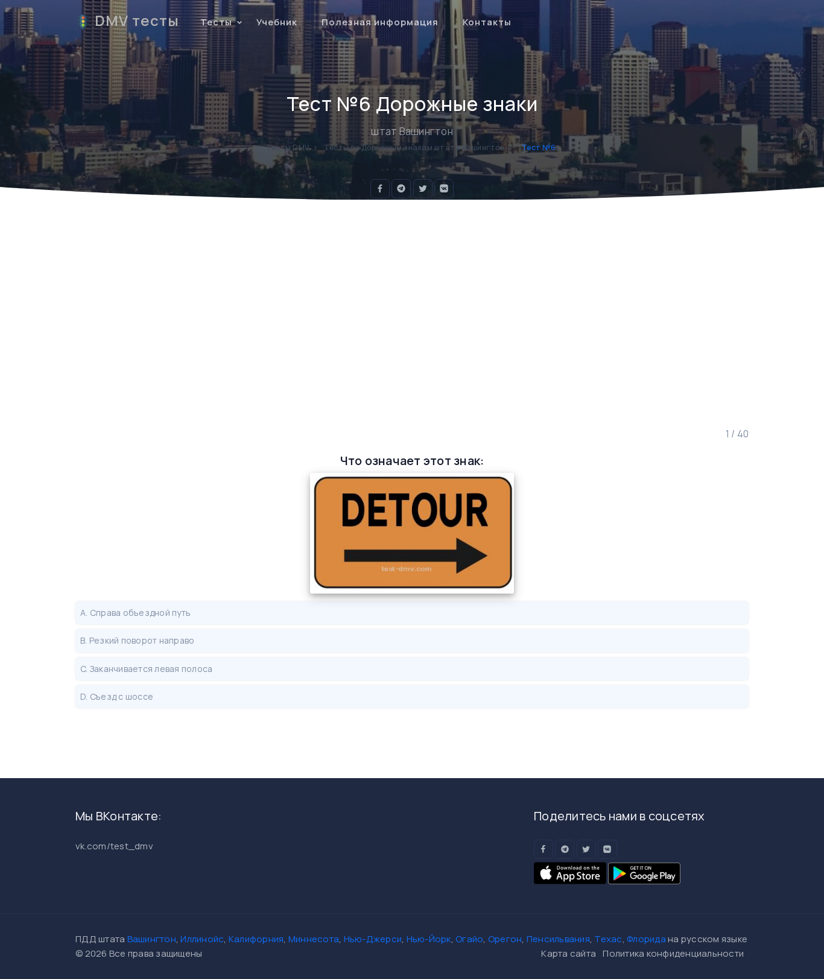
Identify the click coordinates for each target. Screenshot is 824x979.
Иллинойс (202, 939)
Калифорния (256, 939)
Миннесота (313, 939)
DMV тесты (137, 20)
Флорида (646, 939)
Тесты (216, 22)
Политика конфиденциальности (673, 953)
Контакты (487, 22)
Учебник (276, 22)
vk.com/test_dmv (114, 846)
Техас (608, 939)
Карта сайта (568, 953)
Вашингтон (151, 939)
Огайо (469, 939)
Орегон (505, 939)
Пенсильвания (558, 939)
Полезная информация (380, 22)
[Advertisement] (412, 313)
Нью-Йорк (429, 939)
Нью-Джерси (373, 939)
